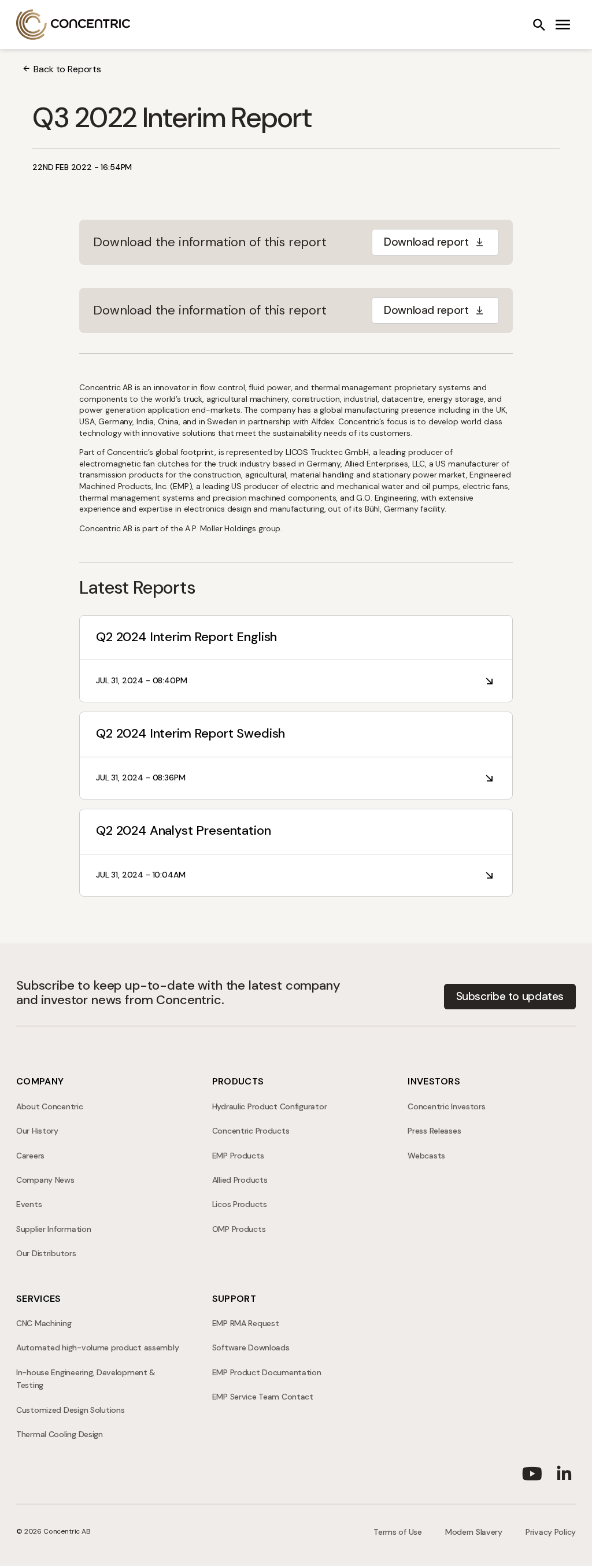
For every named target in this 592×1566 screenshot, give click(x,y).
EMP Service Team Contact (262, 1396)
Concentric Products (251, 1131)
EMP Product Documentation (266, 1372)
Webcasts (426, 1155)
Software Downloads (251, 1347)
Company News (45, 1180)
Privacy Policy (551, 1532)
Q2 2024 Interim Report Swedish (190, 733)
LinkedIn (564, 1471)
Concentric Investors (446, 1106)
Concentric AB (73, 24)
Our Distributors (46, 1253)
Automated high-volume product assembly (97, 1347)
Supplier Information (53, 1229)
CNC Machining (43, 1323)
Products (238, 1081)
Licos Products (239, 1204)
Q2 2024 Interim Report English (186, 636)
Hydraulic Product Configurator (269, 1106)
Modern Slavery (473, 1532)
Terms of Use (397, 1532)
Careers (30, 1155)
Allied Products (240, 1180)
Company (40, 1081)
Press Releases (434, 1131)
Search (538, 25)
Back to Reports (67, 69)
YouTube (531, 1471)
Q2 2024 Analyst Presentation (183, 830)
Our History (37, 1131)
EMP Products (238, 1155)
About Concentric (49, 1106)
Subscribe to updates (510, 996)
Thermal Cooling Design (59, 1434)
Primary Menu (563, 25)
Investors (434, 1081)
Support (234, 1299)
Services (38, 1299)
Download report (426, 242)
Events (29, 1204)
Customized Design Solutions (70, 1410)
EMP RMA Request (245, 1323)
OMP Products (239, 1229)
